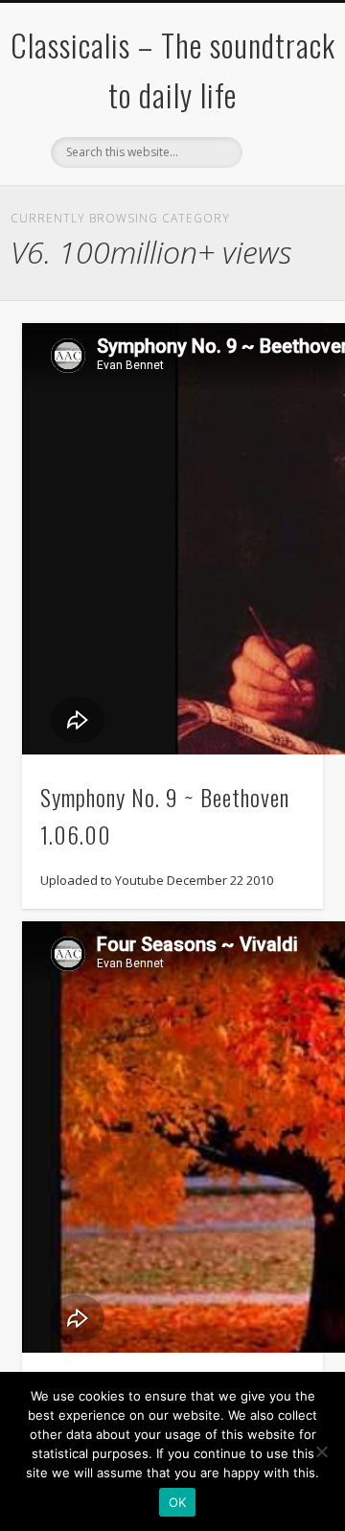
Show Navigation (278, 171)
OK (178, 1502)
